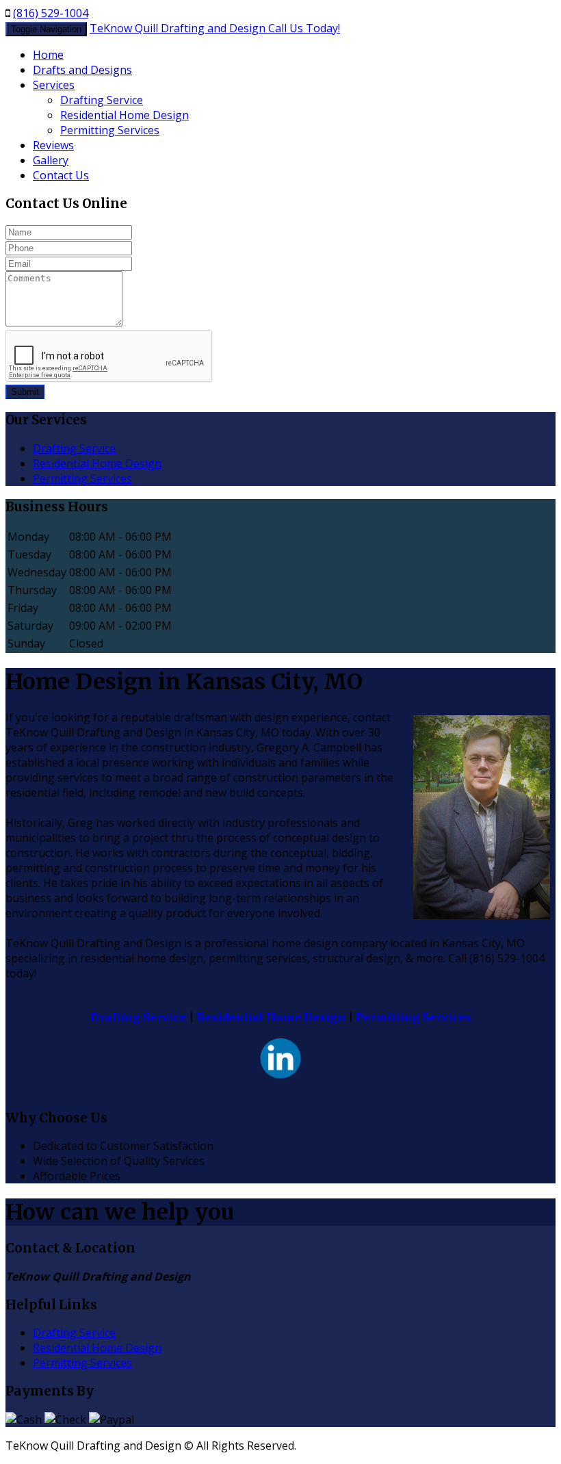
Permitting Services (109, 130)
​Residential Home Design (124, 115)
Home (48, 54)
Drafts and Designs (82, 69)
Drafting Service (138, 1017)
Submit (25, 392)
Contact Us (61, 175)
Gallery (50, 160)
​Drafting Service (101, 99)
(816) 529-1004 (50, 13)
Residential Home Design (270, 1017)
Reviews (53, 145)
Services (54, 84)
